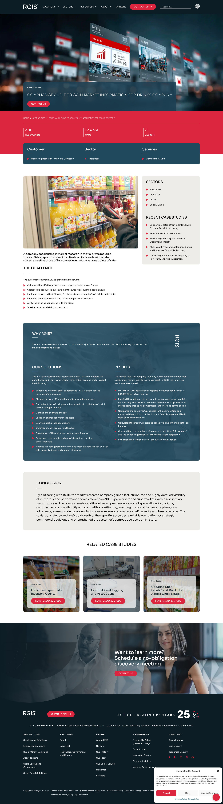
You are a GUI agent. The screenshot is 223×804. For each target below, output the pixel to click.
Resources (87, 6)
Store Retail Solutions (35, 773)
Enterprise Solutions (34, 746)
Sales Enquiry (176, 740)
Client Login (59, 714)
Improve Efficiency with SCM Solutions (172, 725)
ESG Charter (69, 790)
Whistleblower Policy (115, 790)
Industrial (155, 194)
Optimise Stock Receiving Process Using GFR (80, 725)
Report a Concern (81, 795)
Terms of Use (56, 795)
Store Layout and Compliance (32, 765)
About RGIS (102, 740)
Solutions (49, 6)
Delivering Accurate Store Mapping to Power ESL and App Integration (170, 257)
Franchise (101, 769)
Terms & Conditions (150, 790)
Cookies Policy (181, 799)
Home (26, 118)
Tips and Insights (142, 761)
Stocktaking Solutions (35, 740)
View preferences (209, 793)
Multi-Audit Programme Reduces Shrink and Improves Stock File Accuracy (171, 249)
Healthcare (155, 189)
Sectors (68, 6)
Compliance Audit (155, 158)
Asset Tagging (30, 758)
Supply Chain (157, 204)
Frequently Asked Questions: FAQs (142, 742)
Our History (102, 752)
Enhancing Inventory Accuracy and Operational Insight (168, 240)
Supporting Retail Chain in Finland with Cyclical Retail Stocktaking (170, 227)
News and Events (142, 755)
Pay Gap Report (81, 790)
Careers (121, 6)
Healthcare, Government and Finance (73, 754)
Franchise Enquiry (178, 752)
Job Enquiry (175, 746)
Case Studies (38, 118)
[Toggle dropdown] (58, 7)
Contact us (38, 104)
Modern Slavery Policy (97, 790)
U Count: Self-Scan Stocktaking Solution (128, 725)
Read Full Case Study (48, 601)
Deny (187, 793)
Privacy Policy (193, 799)
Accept (166, 793)
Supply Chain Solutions (35, 752)
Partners (100, 775)
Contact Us (125, 673)
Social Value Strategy (133, 790)
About (105, 6)
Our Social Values (105, 763)
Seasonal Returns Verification (165, 233)
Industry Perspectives (144, 767)
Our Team (101, 758)
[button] (218, 771)
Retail (153, 199)
